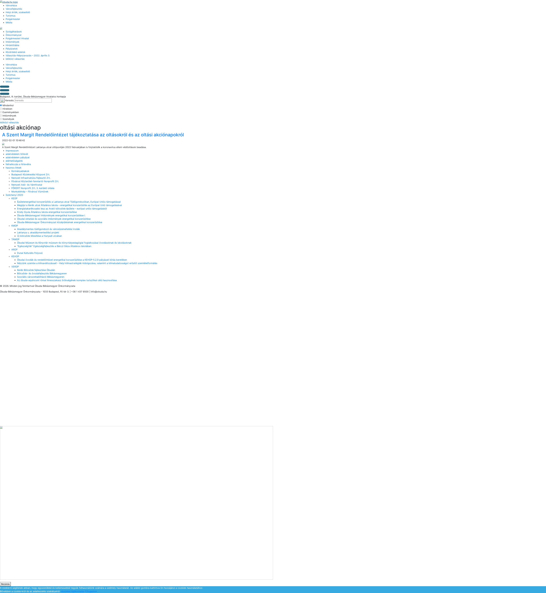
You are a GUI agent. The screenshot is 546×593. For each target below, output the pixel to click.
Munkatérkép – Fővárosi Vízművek (29, 191)
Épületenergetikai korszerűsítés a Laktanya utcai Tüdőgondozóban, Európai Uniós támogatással (69, 201)
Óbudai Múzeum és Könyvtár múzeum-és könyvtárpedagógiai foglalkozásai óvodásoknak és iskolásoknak (74, 242)
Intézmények (12, 41)
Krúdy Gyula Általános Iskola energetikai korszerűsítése (47, 212)
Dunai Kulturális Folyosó (30, 253)
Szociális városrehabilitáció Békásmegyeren (40, 276)
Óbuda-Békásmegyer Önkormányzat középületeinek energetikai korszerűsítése (59, 222)
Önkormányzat (13, 35)
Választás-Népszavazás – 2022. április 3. (28, 55)
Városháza (11, 5)
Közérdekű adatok (15, 52)
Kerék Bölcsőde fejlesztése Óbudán (36, 270)
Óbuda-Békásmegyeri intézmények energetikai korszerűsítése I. (51, 215)
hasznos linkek (13, 167)
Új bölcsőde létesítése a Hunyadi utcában (39, 235)
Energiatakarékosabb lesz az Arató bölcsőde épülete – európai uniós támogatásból (62, 208)
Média (9, 22)
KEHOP (15, 256)
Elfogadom (91, 591)
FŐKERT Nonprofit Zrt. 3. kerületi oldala (32, 188)
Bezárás (5, 584)
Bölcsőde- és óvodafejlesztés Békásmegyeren (42, 273)
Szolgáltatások (14, 31)
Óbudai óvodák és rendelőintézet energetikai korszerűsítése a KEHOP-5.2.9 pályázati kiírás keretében (72, 259)
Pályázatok (12, 48)
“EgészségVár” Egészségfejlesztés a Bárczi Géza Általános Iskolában (54, 246)
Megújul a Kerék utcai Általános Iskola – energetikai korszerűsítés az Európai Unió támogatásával (69, 205)
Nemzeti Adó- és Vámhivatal (26, 184)
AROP (14, 249)
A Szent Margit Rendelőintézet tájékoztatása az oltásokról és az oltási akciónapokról (93, 134)
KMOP (14, 225)
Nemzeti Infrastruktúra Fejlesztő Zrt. (30, 177)
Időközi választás (15, 58)
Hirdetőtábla (12, 45)
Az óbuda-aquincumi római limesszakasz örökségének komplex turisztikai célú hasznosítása (67, 280)
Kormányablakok (20, 171)
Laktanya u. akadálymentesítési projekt (38, 232)
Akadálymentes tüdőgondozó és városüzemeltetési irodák (48, 229)
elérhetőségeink (14, 160)
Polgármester (13, 19)
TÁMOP (15, 239)
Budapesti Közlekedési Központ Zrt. (30, 174)
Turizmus (10, 15)
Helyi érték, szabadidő (18, 12)
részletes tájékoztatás (73, 591)
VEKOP (15, 266)
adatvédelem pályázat (18, 157)
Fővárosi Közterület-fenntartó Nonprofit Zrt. (35, 181)
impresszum (12, 150)
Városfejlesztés (14, 8)
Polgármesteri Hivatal (17, 38)
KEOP (14, 198)
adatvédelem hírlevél (17, 154)
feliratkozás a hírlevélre (18, 164)
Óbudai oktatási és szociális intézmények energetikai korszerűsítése (54, 218)
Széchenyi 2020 (14, 194)
